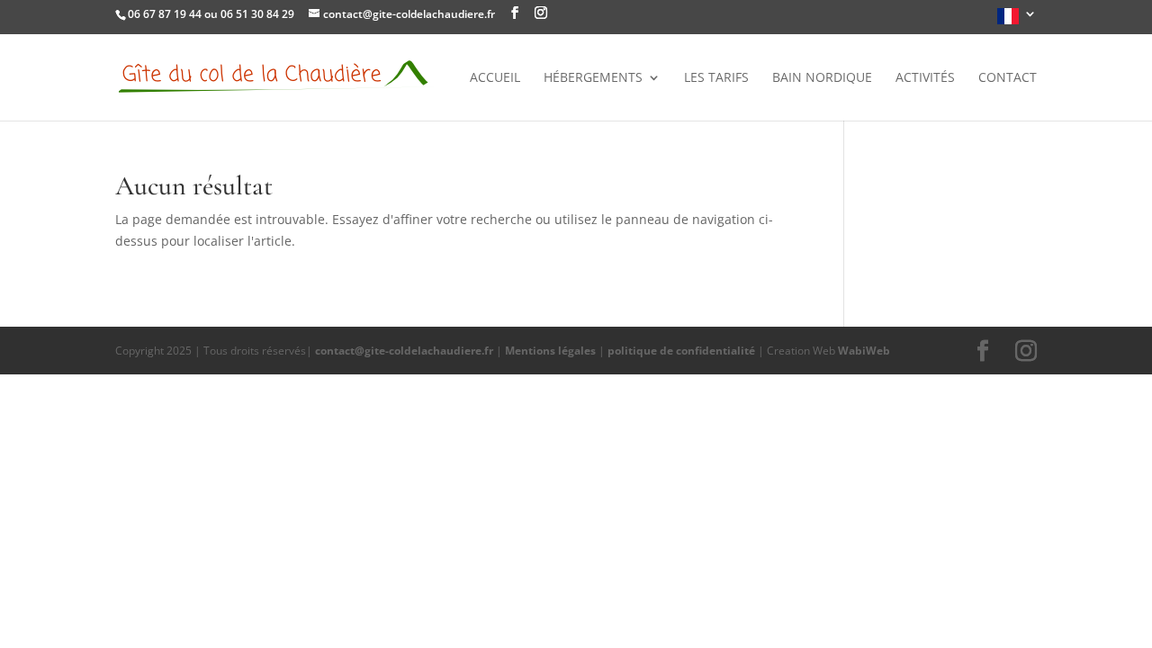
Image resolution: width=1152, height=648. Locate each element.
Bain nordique (822, 78)
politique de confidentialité (681, 350)
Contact (1007, 78)
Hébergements (593, 78)
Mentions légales (550, 350)
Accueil (495, 78)
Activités (925, 78)
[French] (1017, 21)
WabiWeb (864, 350)
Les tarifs (716, 78)
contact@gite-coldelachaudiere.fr (404, 350)
